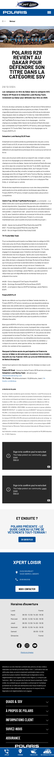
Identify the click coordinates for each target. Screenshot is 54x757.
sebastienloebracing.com (12, 375)
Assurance (13, 738)
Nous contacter (27, 589)
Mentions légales (27, 652)
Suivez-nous (14, 729)
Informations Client (20, 720)
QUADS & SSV (14, 701)
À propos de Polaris (19, 710)
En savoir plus (27, 539)
